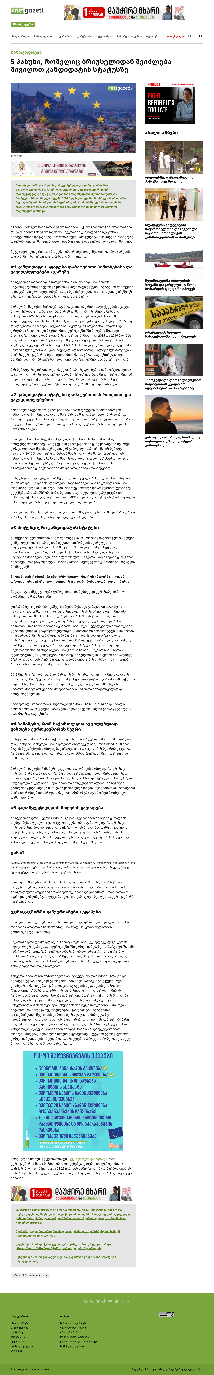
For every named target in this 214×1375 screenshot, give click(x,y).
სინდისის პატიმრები (73, 1323)
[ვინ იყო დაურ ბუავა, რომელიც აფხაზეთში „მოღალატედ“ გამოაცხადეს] (174, 415)
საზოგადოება (43, 36)
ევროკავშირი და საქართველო (30, 1275)
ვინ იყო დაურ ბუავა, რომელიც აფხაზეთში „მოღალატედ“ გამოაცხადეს (172, 441)
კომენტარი (84, 36)
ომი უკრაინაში (69, 1332)
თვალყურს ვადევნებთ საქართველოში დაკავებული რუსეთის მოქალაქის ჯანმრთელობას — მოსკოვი (171, 230)
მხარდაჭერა (23, 24)
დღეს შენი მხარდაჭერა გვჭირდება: (42, 1244)
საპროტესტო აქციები (73, 1327)
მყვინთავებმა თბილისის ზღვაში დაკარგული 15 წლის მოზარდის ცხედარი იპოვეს (171, 284)
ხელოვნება (105, 36)
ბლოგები (152, 36)
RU (189, 36)
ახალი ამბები (20, 36)
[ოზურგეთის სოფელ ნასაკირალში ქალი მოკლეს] (174, 312)
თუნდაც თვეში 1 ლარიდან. (81, 1248)
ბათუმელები (176, 36)
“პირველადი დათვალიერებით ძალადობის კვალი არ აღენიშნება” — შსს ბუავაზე (173, 383)
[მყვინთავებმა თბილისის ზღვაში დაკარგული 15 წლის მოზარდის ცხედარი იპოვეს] (174, 261)
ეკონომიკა (65, 36)
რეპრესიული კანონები (74, 1336)
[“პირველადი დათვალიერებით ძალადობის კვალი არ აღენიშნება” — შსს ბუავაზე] (174, 360)
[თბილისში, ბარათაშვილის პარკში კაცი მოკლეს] (174, 157)
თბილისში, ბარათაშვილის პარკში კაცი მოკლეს (169, 179)
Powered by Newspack (42, 1369)
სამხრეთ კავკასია (129, 36)
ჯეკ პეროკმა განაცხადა (88, 1159)
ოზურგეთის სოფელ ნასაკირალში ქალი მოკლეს (170, 334)
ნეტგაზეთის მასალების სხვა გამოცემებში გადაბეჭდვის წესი (167, 1369)
